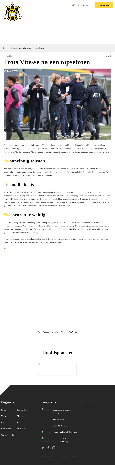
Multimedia (22, 416)
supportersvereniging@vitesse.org (63, 432)
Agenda (4, 422)
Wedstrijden (6, 429)
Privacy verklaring (64, 440)
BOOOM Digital (61, 459)
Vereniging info (7, 435)
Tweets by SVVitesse (91, 401)
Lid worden (104, 5)
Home (4, 48)
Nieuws (13, 48)
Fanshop (20, 422)
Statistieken (22, 429)
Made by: (51, 459)
